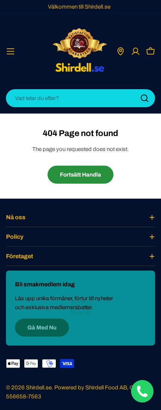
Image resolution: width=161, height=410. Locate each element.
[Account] (135, 51)
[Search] (144, 98)
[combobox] (80, 98)
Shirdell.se (39, 388)
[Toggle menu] (10, 51)
